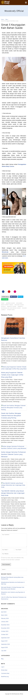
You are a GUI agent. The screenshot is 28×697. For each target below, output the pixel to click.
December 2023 (5, 624)
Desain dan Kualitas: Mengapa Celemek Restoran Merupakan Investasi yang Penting (11, 415)
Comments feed (5, 673)
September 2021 (5, 637)
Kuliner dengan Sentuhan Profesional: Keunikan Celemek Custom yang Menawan (13, 454)
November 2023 (5, 628)
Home (2, 19)
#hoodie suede (19, 304)
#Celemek (19, 303)
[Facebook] (3, 291)
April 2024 (3, 612)
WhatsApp (5, 299)
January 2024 (4, 621)
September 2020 (5, 644)
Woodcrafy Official (14, 11)
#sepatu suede (11, 306)
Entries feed (4, 670)
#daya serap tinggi (7, 304)
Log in (2, 666)
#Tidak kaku (11, 309)
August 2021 (4, 641)
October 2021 (4, 634)
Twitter (21, 296)
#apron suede (10, 303)
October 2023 (4, 631)
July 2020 (3, 650)
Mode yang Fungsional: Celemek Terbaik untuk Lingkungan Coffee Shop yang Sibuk (12, 375)
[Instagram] (15, 291)
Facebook (14, 296)
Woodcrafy (5, 252)
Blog (7, 19)
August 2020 (4, 647)
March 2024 (4, 615)
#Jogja (3, 306)
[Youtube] (9, 291)
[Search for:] (14, 569)
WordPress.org (5, 676)
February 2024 (5, 618)
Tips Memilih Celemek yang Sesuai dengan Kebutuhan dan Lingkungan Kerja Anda (13, 493)
